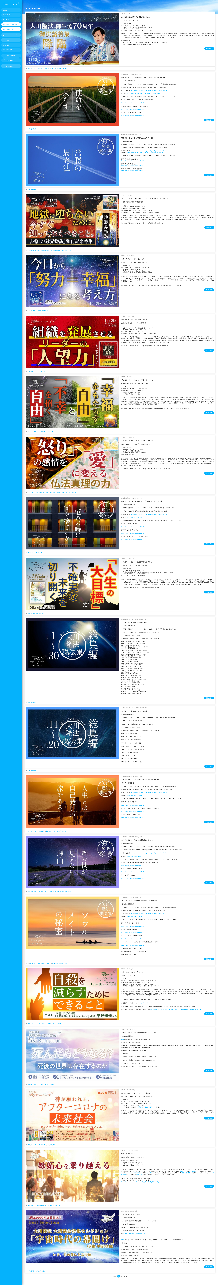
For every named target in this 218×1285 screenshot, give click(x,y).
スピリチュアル (48, 891)
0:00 (122, 1039)
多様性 (43, 432)
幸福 (40, 310)
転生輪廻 (54, 963)
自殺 (39, 1024)
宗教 (29, 891)
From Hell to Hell (44, 250)
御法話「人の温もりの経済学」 (146, 1107)
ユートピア (42, 1145)
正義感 (58, 492)
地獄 (70, 250)
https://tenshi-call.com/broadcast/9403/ (132, 103)
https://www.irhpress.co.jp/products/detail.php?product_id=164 (149, 151)
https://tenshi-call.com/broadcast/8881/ (132, 115)
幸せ (43, 310)
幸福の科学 (182, 1171)
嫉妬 (51, 1205)
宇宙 (44, 1271)
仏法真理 (67, 492)
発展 (51, 1145)
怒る (54, 492)
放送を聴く (209, 48)
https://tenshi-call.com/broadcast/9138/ (132, 811)
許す (34, 492)
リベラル (30, 432)
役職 (29, 371)
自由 (52, 432)
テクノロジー (34, 1145)
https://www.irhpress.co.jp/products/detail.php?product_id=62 (148, 853)
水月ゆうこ (149, 1173)
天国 (57, 250)
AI (45, 1145)
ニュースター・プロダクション (134, 1173)
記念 (41, 1271)
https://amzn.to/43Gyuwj (134, 795)
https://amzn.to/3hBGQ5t (134, 856)
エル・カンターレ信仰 (48, 68)
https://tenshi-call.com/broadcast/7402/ (132, 533)
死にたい (30, 1024)
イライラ (30, 492)
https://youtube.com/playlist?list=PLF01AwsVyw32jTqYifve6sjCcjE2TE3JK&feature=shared (175, 1009)
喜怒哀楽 (45, 492)
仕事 (40, 371)
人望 (43, 371)
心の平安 (46, 1205)
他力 (62, 831)
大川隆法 (57, 68)
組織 (32, 371)
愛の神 (30, 68)
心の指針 (47, 432)
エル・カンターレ (37, 68)
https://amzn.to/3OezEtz (134, 916)
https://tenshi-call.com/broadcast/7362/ (132, 166)
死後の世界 (65, 250)
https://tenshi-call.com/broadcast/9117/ (132, 945)
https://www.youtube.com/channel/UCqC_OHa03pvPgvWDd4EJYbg (140, 1182)
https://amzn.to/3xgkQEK (134, 517)
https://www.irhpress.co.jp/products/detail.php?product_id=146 (149, 514)
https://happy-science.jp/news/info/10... (134, 1233)
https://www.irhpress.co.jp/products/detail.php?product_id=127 (149, 913)
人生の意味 (42, 831)
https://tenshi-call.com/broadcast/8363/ (132, 926)
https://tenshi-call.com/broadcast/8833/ (132, 817)
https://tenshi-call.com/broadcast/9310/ (132, 805)
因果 (64, 891)
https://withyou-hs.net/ (144, 1003)
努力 (46, 310)
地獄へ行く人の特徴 (33, 250)
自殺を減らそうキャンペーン (48, 1024)
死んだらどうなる (49, 1084)
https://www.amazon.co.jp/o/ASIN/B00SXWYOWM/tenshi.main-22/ (146, 93)
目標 (40, 613)
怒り (74, 492)
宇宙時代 (37, 1271)
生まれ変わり (47, 963)
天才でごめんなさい (33, 310)
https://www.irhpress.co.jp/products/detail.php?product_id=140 (149, 792)
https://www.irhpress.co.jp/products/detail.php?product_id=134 (149, 90)
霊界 (42, 891)
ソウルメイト (33, 963)
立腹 (49, 492)
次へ (125, 1276)
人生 (37, 613)
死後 (60, 250)
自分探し (48, 831)
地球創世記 (31, 1271)
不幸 (52, 831)
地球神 (62, 68)
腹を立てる (39, 492)
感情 (63, 492)
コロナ (55, 1145)
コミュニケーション (33, 831)
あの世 (54, 891)
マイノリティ (37, 432)
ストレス (66, 831)
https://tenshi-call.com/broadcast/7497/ (132, 939)
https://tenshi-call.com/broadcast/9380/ (132, 109)
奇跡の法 (30, 553)
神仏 (43, 613)
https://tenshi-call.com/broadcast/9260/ (132, 872)
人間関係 (58, 831)
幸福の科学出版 (186, 1173)
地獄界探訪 (53, 250)
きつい (59, 1205)
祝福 (42, 1205)
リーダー (36, 371)
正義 (71, 492)
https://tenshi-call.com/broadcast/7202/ (132, 539)
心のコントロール (33, 1205)
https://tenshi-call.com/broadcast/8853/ (132, 878)
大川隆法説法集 (32, 129)
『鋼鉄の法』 (139, 1175)
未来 (34, 613)
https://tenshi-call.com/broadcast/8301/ (132, 161)
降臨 (65, 68)
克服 (39, 1205)
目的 (29, 613)
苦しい (35, 1024)
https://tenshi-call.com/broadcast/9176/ (132, 527)
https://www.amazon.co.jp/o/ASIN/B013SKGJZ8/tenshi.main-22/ (145, 152)
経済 (48, 1145)
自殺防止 (59, 1024)
